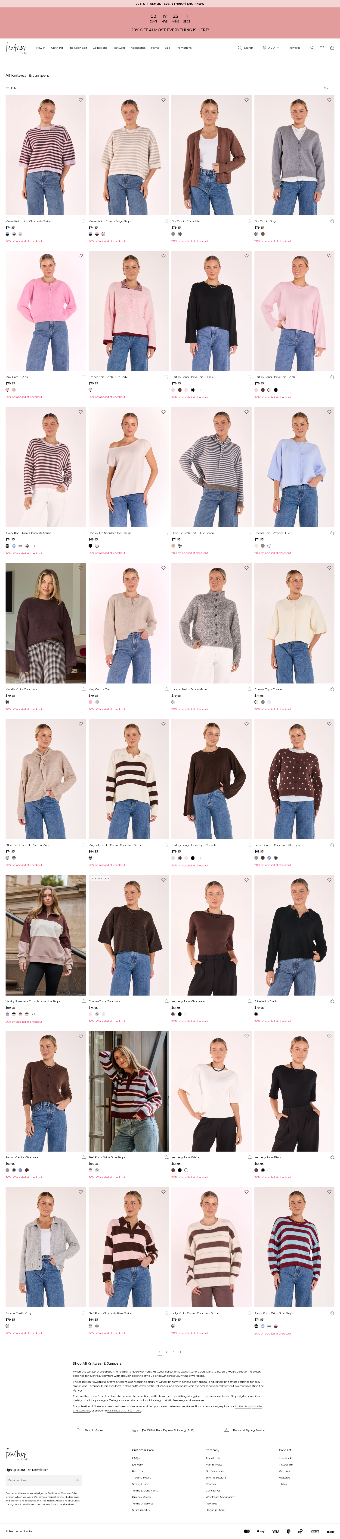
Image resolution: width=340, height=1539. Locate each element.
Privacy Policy (141, 1497)
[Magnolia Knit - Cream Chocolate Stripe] (129, 779)
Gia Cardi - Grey (265, 221)
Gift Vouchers (214, 1471)
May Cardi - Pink (17, 377)
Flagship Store (215, 1510)
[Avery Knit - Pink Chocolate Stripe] (46, 467)
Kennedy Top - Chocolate (187, 1001)
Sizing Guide (140, 1484)
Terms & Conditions (145, 1490)
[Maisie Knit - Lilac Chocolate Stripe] (46, 155)
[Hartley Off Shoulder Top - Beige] (129, 467)
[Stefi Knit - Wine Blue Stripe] (129, 1091)
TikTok (283, 1484)
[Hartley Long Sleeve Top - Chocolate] (211, 779)
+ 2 (199, 390)
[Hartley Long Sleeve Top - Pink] (294, 311)
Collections (100, 47)
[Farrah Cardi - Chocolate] (46, 1091)
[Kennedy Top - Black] (294, 1091)
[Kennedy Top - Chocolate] (211, 935)
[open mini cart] (332, 47)
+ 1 (33, 546)
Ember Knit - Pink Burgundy (108, 377)
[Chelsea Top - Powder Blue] (294, 467)
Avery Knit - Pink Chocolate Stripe (28, 533)
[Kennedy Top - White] (211, 1091)
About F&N (213, 1458)
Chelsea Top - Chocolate (104, 1001)
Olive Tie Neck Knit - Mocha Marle (28, 845)
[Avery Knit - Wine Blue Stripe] (294, 1247)
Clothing (57, 47)
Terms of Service (142, 1503)
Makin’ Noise (214, 1464)
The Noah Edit (77, 47)
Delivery (137, 1464)
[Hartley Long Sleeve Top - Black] (211, 311)
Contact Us (213, 1490)
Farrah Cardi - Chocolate (22, 1157)
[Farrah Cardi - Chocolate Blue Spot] (294, 779)
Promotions (184, 47)
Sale (167, 47)
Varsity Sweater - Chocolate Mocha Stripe (33, 1001)
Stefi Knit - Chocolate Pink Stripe (110, 1313)
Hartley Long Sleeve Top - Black (192, 377)
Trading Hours (141, 1477)
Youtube (284, 1477)
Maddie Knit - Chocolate (21, 689)
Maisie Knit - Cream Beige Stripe (110, 221)
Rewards (294, 47)
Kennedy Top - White (185, 1157)
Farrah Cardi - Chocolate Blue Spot (277, 845)
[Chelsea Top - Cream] (294, 623)
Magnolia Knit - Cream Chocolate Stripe (115, 845)
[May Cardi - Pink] (46, 311)
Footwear (119, 47)
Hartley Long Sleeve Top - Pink (274, 377)
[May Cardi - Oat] (129, 623)
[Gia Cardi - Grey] (294, 155)
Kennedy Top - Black (267, 1157)
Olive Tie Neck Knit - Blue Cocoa (192, 533)
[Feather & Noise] (17, 1454)
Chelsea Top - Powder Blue (272, 533)
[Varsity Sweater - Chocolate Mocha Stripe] (46, 935)
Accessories (138, 47)
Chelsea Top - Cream (268, 689)
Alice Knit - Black (265, 1001)
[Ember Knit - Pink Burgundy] (129, 311)
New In (41, 47)
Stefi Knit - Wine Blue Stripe (107, 1157)
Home (155, 47)
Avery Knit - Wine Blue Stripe (273, 1313)
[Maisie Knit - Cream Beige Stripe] (129, 155)
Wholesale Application (220, 1497)
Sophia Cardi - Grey (19, 1313)
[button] (329, 88)
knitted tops (243, 1406)
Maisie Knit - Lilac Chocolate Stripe (28, 221)
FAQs (135, 1458)
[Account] (311, 47)
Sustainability (141, 1510)
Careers (211, 1484)
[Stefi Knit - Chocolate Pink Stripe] (129, 1247)
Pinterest (285, 1471)
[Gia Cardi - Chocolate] (211, 155)
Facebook (285, 1458)
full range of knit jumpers (124, 1410)
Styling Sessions (216, 1477)
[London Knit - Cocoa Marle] (211, 623)
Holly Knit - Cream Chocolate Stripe (195, 1313)
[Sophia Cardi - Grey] (46, 1247)
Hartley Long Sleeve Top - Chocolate (195, 845)
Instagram (286, 1464)
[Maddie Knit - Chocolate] (46, 623)
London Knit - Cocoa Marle (189, 689)
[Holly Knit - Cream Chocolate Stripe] (211, 1247)
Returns (137, 1471)
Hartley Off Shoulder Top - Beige (110, 533)
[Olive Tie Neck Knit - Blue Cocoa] (211, 467)
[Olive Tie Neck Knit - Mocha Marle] (46, 779)
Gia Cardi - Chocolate (185, 221)
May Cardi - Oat (99, 689)
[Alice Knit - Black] (294, 935)
